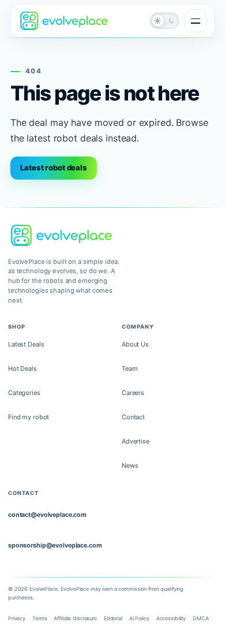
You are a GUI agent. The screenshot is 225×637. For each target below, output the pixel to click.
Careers (133, 393)
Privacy (16, 618)
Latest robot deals (53, 167)
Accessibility (171, 618)
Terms (39, 618)
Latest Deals (26, 344)
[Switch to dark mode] (164, 21)
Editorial (113, 618)
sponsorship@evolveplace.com (55, 545)
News (130, 465)
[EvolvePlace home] (64, 20)
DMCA (201, 618)
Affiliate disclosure (75, 618)
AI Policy (139, 618)
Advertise (135, 441)
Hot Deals (22, 368)
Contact (133, 417)
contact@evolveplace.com (47, 515)
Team (130, 368)
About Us (135, 344)
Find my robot (28, 417)
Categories (24, 393)
